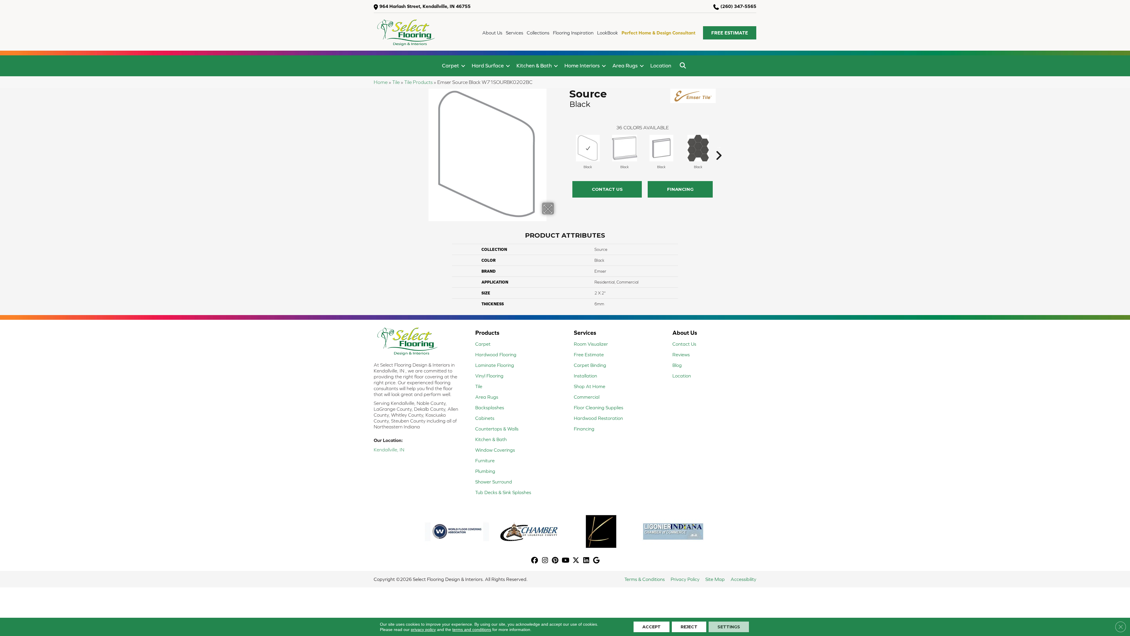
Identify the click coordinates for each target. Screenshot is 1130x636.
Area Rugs (625, 65)
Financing (680, 189)
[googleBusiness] (596, 560)
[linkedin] (586, 560)
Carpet (450, 65)
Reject (689, 627)
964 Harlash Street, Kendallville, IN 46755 (425, 6)
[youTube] (565, 560)
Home (381, 82)
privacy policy (423, 629)
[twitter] (576, 560)
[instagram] (545, 560)
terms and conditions (471, 629)
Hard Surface (488, 65)
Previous (566, 147)
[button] (729, 32)
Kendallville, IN (389, 449)
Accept (651, 627)
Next (718, 147)
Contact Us (607, 189)
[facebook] (535, 560)
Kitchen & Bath (534, 65)
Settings (728, 627)
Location (660, 65)
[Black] (587, 148)
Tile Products (418, 82)
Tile (396, 82)
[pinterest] (555, 560)
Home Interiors (582, 65)
